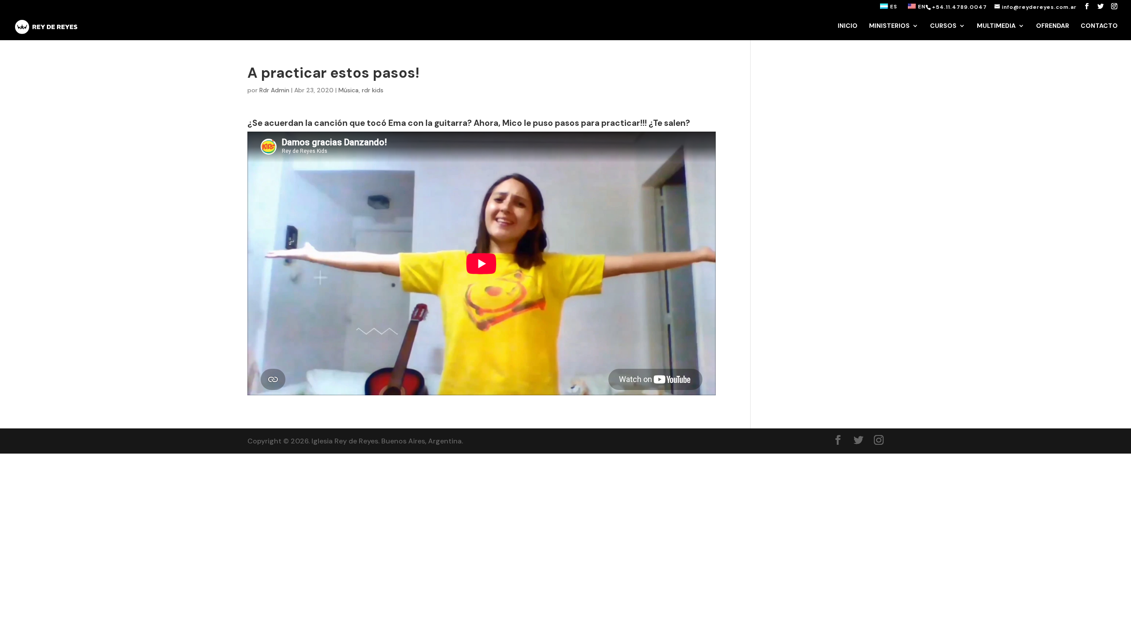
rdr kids (372, 90)
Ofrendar (1052, 26)
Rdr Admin (274, 90)
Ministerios (889, 26)
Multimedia (996, 26)
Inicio (848, 26)
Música (348, 90)
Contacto (1099, 26)
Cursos (943, 26)
